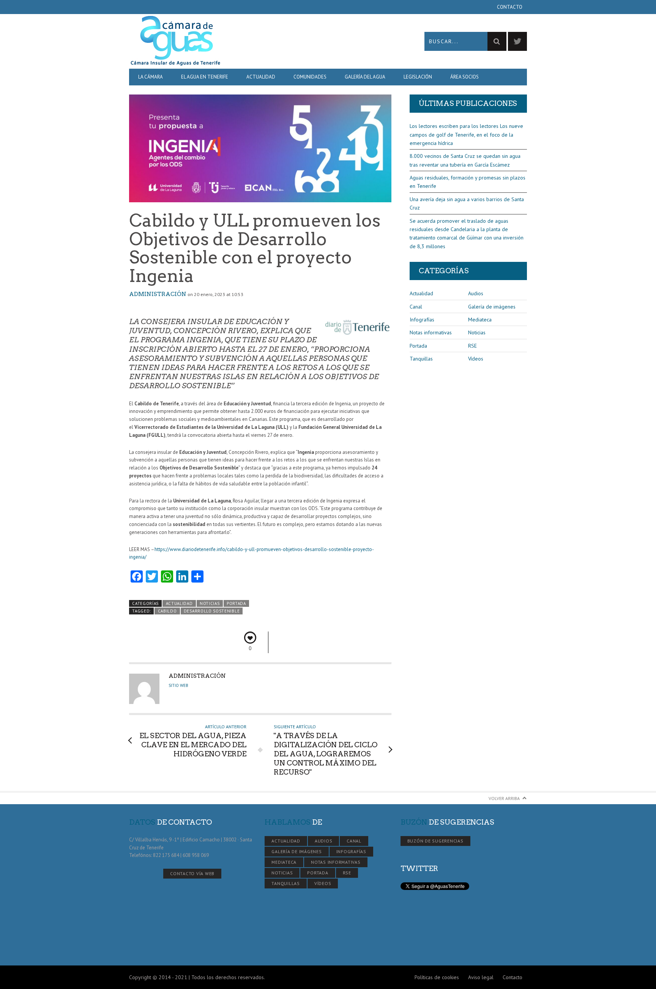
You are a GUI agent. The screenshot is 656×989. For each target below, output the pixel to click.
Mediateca (480, 319)
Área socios (464, 77)
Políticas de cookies (437, 977)
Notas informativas (431, 332)
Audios (475, 293)
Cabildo (167, 611)
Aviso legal (481, 977)
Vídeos (475, 358)
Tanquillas (421, 358)
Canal (416, 306)
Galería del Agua (365, 77)
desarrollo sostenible (212, 611)
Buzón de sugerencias (435, 841)
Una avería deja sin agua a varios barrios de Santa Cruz (467, 203)
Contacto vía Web (192, 873)
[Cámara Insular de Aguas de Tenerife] (228, 41)
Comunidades (309, 77)
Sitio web (178, 685)
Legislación (418, 77)
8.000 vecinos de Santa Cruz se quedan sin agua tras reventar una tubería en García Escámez (465, 160)
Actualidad (260, 77)
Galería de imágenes (492, 306)
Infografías (422, 319)
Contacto (509, 7)
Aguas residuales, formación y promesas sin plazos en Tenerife (467, 181)
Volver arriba (504, 798)
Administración (157, 294)
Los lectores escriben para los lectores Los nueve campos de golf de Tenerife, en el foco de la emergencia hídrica (466, 134)
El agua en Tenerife (204, 77)
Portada (236, 603)
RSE (472, 345)
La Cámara (150, 77)
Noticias (210, 603)
